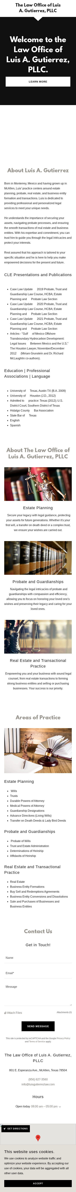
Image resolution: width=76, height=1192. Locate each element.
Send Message (38, 1026)
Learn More (38, 81)
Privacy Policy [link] (63, 1038)
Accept (38, 1183)
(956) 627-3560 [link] (38, 1079)
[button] (5, 1013)
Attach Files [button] (14, 1012)
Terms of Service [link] (37, 1041)
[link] (38, 8)
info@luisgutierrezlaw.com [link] (38, 1084)
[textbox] (38, 957)
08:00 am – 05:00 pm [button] (44, 1106)
